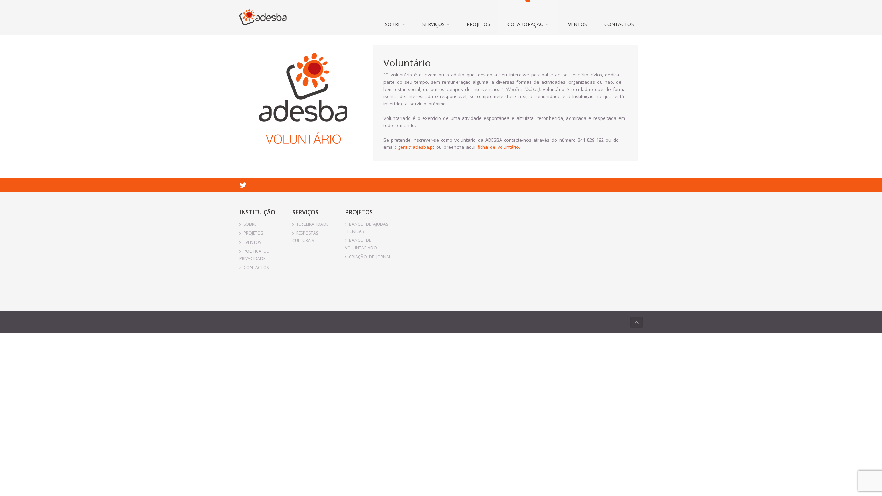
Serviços (433, 24)
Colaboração (525, 24)
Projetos (478, 24)
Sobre (393, 24)
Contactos (619, 24)
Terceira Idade (312, 224)
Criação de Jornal (370, 257)
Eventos (576, 24)
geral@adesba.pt (416, 147)
